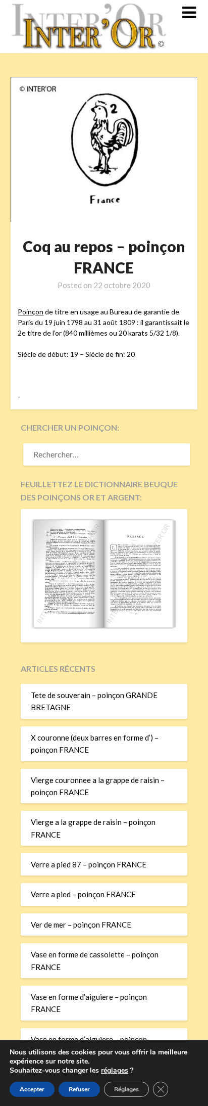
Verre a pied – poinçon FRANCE (83, 894)
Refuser (79, 1089)
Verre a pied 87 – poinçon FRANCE (88, 864)
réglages (114, 1070)
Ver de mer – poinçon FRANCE (81, 924)
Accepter (32, 1089)
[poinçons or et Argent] (104, 625)
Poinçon (30, 311)
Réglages (126, 1089)
